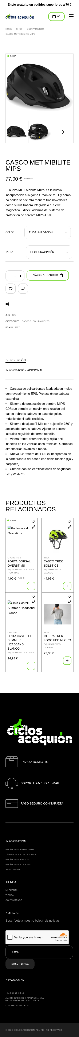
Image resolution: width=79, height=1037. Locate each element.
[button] (62, 132)
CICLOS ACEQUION (24, 1030)
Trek (47, 558)
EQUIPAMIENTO (41, 321)
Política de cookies (18, 864)
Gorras (14, 573)
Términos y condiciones (20, 854)
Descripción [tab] (15, 360)
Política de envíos (17, 859)
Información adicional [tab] (24, 370)
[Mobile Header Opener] (71, 16)
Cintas (30, 569)
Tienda (9, 895)
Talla (9, 252)
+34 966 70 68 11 (14, 993)
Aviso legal (12, 869)
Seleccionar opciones (67, 586)
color (10, 232)
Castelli (13, 632)
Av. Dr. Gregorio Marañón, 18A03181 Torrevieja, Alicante (24, 999)
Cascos (26, 321)
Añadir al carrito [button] (31, 586)
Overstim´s (14, 558)
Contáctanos (13, 900)
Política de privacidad (19, 849)
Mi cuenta (11, 890)
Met (17, 327)
